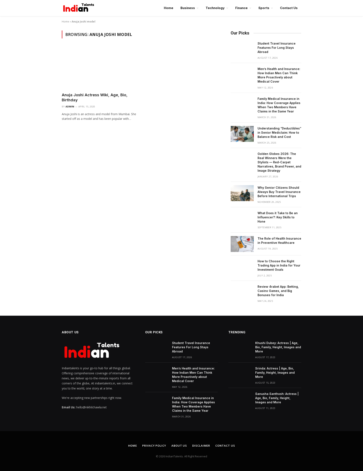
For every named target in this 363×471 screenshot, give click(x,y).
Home (168, 8)
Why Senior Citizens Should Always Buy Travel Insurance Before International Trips (279, 192)
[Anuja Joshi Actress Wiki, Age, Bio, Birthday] (99, 68)
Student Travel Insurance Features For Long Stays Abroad (277, 48)
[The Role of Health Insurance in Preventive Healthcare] (242, 244)
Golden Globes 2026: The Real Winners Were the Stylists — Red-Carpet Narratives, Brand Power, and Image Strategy (279, 162)
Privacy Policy (154, 445)
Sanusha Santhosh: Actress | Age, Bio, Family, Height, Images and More (277, 398)
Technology (215, 8)
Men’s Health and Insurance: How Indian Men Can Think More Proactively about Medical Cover (279, 75)
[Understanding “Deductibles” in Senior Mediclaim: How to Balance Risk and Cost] (242, 134)
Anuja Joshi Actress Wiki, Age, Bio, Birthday (95, 97)
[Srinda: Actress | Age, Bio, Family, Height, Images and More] (239, 374)
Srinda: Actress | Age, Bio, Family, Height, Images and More (275, 373)
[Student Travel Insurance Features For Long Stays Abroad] (242, 49)
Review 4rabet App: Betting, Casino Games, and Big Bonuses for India (278, 291)
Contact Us (289, 8)
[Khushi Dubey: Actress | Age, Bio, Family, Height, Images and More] (239, 348)
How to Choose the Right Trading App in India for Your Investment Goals (279, 265)
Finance (241, 8)
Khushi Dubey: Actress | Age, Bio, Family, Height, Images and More (278, 347)
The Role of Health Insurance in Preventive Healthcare (279, 240)
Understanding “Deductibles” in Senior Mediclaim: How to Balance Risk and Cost (279, 133)
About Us (179, 445)
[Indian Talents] (79, 8)
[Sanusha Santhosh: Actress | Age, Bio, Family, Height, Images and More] (239, 399)
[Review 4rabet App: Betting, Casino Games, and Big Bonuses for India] (242, 292)
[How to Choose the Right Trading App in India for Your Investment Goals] (242, 267)
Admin (70, 106)
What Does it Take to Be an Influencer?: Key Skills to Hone (278, 217)
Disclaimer (201, 445)
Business (187, 8)
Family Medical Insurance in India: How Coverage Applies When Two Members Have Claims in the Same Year (279, 105)
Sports (263, 8)
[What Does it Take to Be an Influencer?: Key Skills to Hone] (242, 219)
